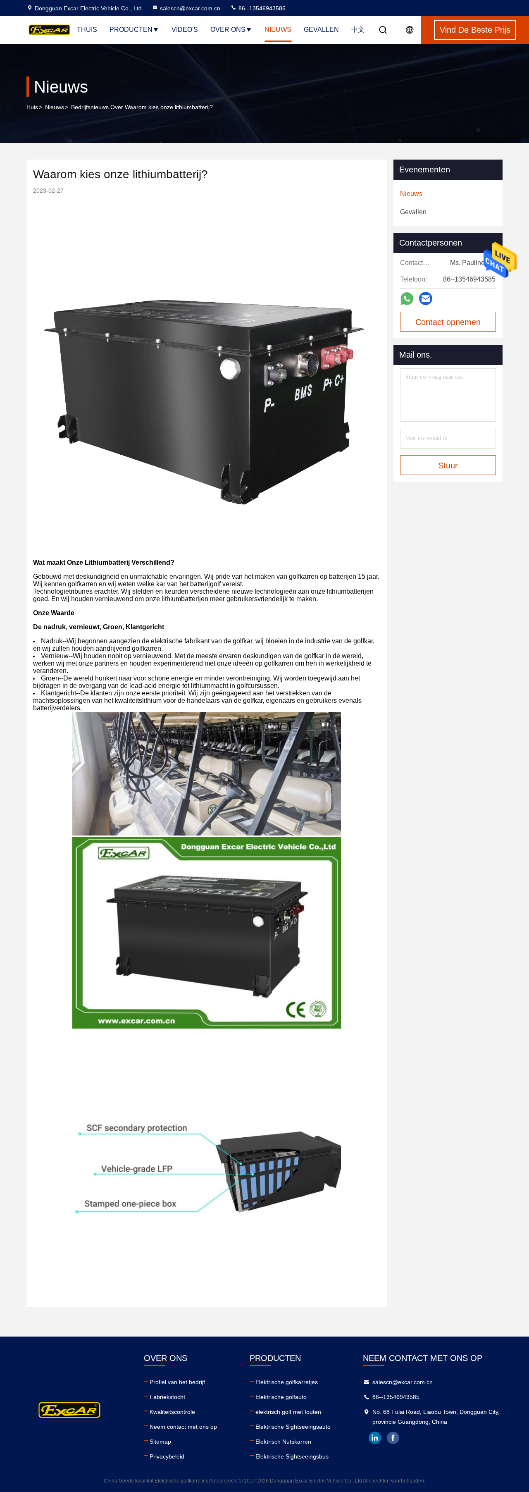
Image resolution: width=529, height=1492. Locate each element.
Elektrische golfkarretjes (286, 1382)
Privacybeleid (167, 1456)
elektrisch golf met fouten (288, 1411)
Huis (32, 107)
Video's (185, 29)
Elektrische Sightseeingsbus (292, 1456)
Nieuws (277, 29)
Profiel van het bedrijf (177, 1382)
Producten (131, 29)
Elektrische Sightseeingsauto (293, 1426)
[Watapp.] (406, 298)
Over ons (227, 29)
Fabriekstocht (167, 1397)
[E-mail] (425, 298)
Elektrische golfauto (281, 1397)
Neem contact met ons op (183, 1426)
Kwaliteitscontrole (172, 1411)
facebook (393, 1438)
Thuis (87, 29)
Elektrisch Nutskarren (283, 1441)
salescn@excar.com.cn (190, 8)
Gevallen (321, 29)
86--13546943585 (261, 8)
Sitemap (160, 1441)
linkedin (375, 1438)
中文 (358, 29)
